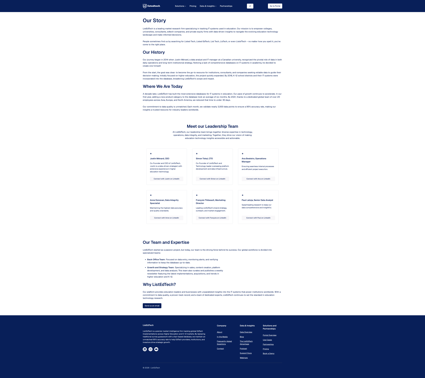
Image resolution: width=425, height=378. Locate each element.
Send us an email (152, 305)
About (219, 332)
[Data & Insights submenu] (215, 6)
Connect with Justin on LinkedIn (166, 179)
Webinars (244, 358)
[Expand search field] (250, 6)
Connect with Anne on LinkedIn (166, 218)
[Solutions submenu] (185, 6)
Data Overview (246, 332)
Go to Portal (275, 6)
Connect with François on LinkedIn (212, 218)
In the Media (222, 337)
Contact (220, 348)
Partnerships (268, 344)
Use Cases (267, 340)
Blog (242, 337)
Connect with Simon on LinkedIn (212, 179)
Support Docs (246, 353)
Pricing (266, 349)
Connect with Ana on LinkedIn (258, 179)
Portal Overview (269, 335)
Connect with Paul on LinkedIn (258, 218)
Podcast (243, 348)
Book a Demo (268, 353)
